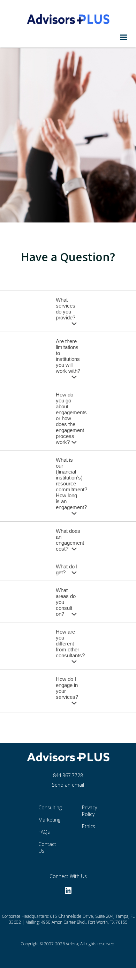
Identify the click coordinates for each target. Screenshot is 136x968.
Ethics (88, 826)
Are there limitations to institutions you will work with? (68, 356)
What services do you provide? (65, 308)
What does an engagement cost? (70, 540)
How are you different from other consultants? (70, 643)
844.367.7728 (68, 775)
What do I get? (66, 569)
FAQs (44, 832)
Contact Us (47, 847)
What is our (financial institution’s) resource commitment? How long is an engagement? (71, 483)
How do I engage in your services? (67, 688)
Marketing (47, 819)
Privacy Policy (89, 810)
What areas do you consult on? (66, 602)
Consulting (47, 807)
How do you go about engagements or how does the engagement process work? (71, 418)
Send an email (68, 784)
